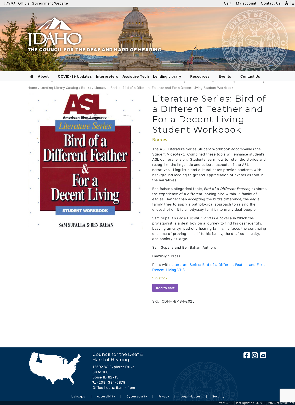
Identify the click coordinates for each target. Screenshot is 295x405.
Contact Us (250, 76)
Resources (200, 76)
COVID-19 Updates (75, 76)
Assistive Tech (135, 76)
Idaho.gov (78, 396)
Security (218, 396)
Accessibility (106, 396)
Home (32, 88)
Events (225, 76)
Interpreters (107, 76)
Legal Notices (191, 396)
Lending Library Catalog (59, 88)
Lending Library (167, 76)
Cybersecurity (137, 396)
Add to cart (165, 288)
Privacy (164, 396)
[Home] (32, 76)
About (43, 76)
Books (86, 88)
